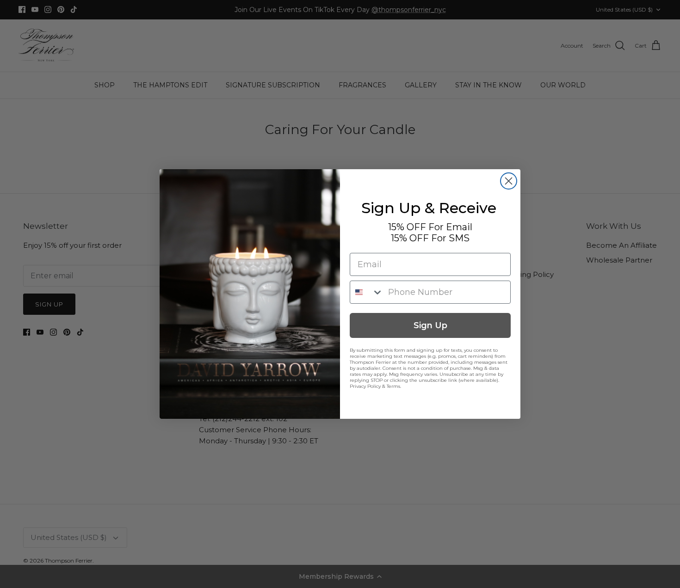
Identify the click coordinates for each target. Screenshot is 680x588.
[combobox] (366, 292)
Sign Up (430, 325)
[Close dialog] (509, 181)
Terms (393, 386)
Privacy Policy (365, 386)
